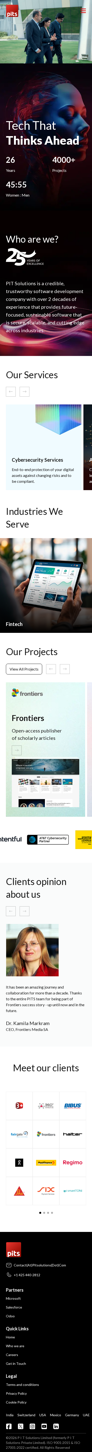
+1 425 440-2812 (27, 1275)
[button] (40, 1213)
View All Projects (24, 669)
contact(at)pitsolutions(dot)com (40, 1265)
